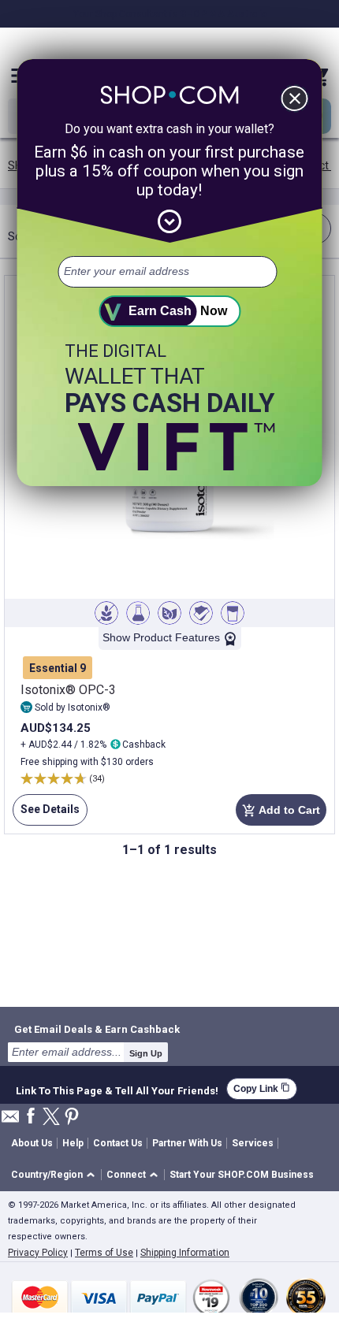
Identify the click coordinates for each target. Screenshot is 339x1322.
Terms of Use (104, 1252)
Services (253, 1143)
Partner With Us (187, 1143)
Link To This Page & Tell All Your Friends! (117, 1089)
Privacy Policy (38, 1252)
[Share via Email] (10, 1120)
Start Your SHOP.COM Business (242, 1174)
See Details (46, 814)
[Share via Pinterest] (71, 1117)
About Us (32, 1143)
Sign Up (145, 1053)
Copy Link (261, 1088)
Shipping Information (184, 1252)
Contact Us (118, 1143)
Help (73, 1143)
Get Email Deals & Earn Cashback (97, 1028)
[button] (55, 1175)
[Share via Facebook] (30, 1117)
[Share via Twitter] (51, 1117)
